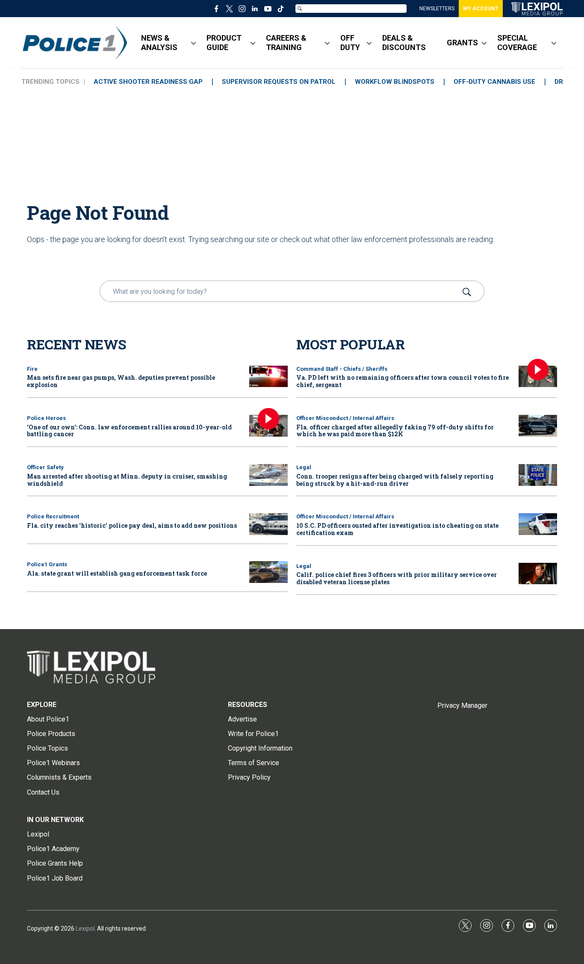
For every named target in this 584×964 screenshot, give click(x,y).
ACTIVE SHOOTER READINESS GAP (148, 82)
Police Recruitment (53, 516)
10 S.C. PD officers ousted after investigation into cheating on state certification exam (397, 529)
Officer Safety (45, 467)
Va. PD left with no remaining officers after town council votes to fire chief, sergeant (402, 381)
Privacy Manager (462, 705)
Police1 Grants (47, 564)
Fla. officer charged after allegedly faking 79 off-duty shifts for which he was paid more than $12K (395, 430)
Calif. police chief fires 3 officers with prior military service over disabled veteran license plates (396, 578)
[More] (193, 42)
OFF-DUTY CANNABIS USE (494, 82)
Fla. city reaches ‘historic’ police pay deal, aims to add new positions (132, 525)
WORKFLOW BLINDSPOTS (394, 82)
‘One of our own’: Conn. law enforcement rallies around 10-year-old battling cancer (129, 430)
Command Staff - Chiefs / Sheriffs (341, 369)
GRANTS (462, 42)
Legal (303, 467)
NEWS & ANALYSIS (159, 42)
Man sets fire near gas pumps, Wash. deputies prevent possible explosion (121, 381)
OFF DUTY (350, 42)
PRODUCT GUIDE (224, 42)
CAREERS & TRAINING (286, 42)
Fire (32, 369)
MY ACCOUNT (480, 9)
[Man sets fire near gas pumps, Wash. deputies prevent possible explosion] (268, 376)
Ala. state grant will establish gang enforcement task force (117, 573)
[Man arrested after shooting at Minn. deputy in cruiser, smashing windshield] (268, 475)
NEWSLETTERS (436, 9)
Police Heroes (46, 418)
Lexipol (85, 928)
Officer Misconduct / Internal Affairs (345, 418)
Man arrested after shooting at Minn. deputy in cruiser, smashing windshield (127, 480)
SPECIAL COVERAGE (517, 42)
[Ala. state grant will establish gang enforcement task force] (268, 572)
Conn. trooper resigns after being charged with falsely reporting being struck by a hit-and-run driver (394, 480)
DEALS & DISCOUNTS (404, 42)
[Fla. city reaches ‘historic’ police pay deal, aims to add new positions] (268, 524)
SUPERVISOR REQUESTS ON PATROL (279, 82)
